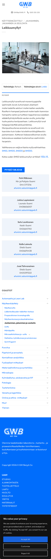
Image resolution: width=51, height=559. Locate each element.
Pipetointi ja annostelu (12, 352)
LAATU (5, 489)
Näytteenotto (9, 308)
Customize (25, 546)
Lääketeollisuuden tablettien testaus (19, 311)
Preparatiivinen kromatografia (17, 315)
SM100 (11, 150)
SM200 (19, 150)
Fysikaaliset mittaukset (12, 362)
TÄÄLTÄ (44, 156)
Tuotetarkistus (8, 387)
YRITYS (5, 499)
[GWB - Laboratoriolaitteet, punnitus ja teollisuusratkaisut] (25, 4)
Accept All (25, 539)
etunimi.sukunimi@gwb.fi (25, 188)
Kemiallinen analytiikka (13, 357)
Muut (4, 402)
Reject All (25, 553)
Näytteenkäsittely (10, 303)
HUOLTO (6, 492)
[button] (3, 4)
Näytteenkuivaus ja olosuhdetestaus (18, 319)
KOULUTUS (7, 496)
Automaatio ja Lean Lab (13, 298)
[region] (25, 537)
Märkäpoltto (9, 330)
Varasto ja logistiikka (11, 392)
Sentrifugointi (10, 342)
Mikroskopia (7, 372)
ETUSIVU (6, 479)
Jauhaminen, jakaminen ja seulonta (20, 323)
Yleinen (5, 407)
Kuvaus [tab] (5, 95)
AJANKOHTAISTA (10, 482)
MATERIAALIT (8, 502)
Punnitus (6, 347)
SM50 (4, 150)
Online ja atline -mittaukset (14, 397)
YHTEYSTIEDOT (9, 506)
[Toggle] (47, 298)
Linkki (44, 86)
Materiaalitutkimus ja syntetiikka (17, 367)
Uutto (6, 327)
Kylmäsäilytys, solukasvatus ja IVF (17, 377)
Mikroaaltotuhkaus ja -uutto (15, 334)
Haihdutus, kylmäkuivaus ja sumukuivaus (20, 338)
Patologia (6, 382)
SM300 (28, 150)
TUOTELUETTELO (10, 486)
